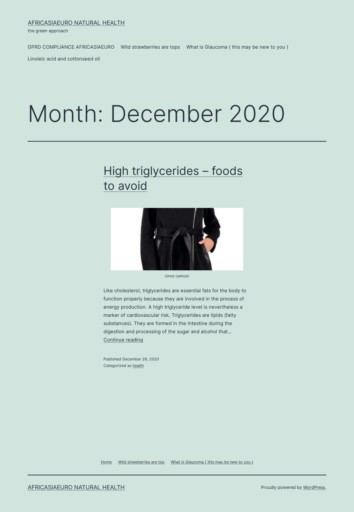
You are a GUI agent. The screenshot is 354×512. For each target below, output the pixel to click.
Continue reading (123, 340)
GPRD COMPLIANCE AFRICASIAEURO (71, 47)
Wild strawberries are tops (150, 47)
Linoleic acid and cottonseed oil (64, 59)
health (138, 365)
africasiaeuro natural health (76, 22)
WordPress (314, 487)
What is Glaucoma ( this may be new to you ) (237, 47)
